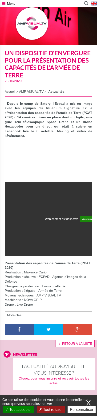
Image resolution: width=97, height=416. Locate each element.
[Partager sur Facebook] (19, 330)
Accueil (10, 91)
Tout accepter (20, 410)
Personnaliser (81, 410)
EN (93, 3)
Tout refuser (52, 410)
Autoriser (88, 219)
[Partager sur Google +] (77, 330)
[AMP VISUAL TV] (32, 23)
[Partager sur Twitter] (48, 330)
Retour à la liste (77, 343)
